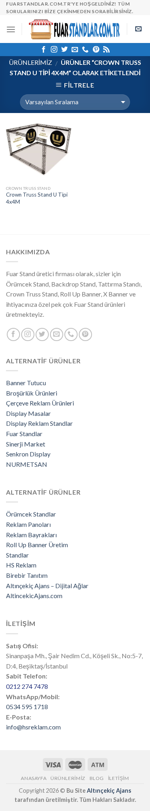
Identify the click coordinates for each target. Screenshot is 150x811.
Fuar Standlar (24, 433)
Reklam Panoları (28, 524)
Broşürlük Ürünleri (31, 393)
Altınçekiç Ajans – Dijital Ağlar (47, 585)
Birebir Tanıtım (27, 575)
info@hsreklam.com (33, 727)
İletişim (118, 778)
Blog (97, 778)
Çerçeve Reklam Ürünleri (40, 403)
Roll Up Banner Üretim (37, 544)
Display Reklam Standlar (39, 423)
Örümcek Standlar (31, 514)
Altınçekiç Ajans (109, 790)
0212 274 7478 (27, 686)
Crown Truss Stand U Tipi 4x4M (37, 198)
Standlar (17, 555)
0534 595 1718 (27, 706)
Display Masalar (28, 413)
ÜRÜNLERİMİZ (30, 62)
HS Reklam (21, 565)
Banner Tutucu (26, 382)
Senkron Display (28, 454)
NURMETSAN (26, 464)
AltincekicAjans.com (34, 595)
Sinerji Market (25, 444)
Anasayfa (33, 778)
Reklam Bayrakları (31, 534)
